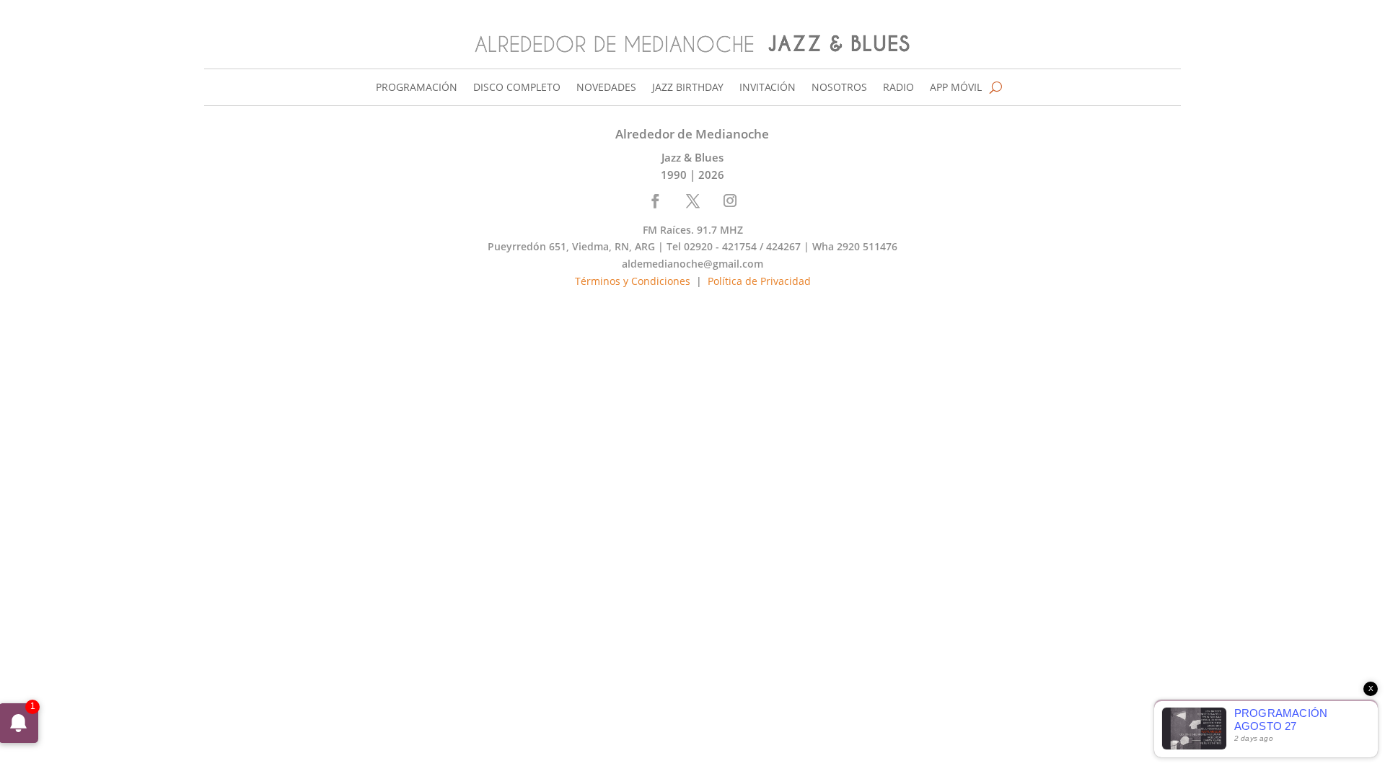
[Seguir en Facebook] (655, 200)
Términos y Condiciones (632, 281)
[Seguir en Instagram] (730, 201)
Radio (898, 88)
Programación (416, 88)
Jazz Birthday (688, 88)
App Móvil (956, 88)
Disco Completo (516, 88)
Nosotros (839, 88)
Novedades (606, 88)
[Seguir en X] (693, 200)
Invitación (767, 88)
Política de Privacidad (759, 281)
